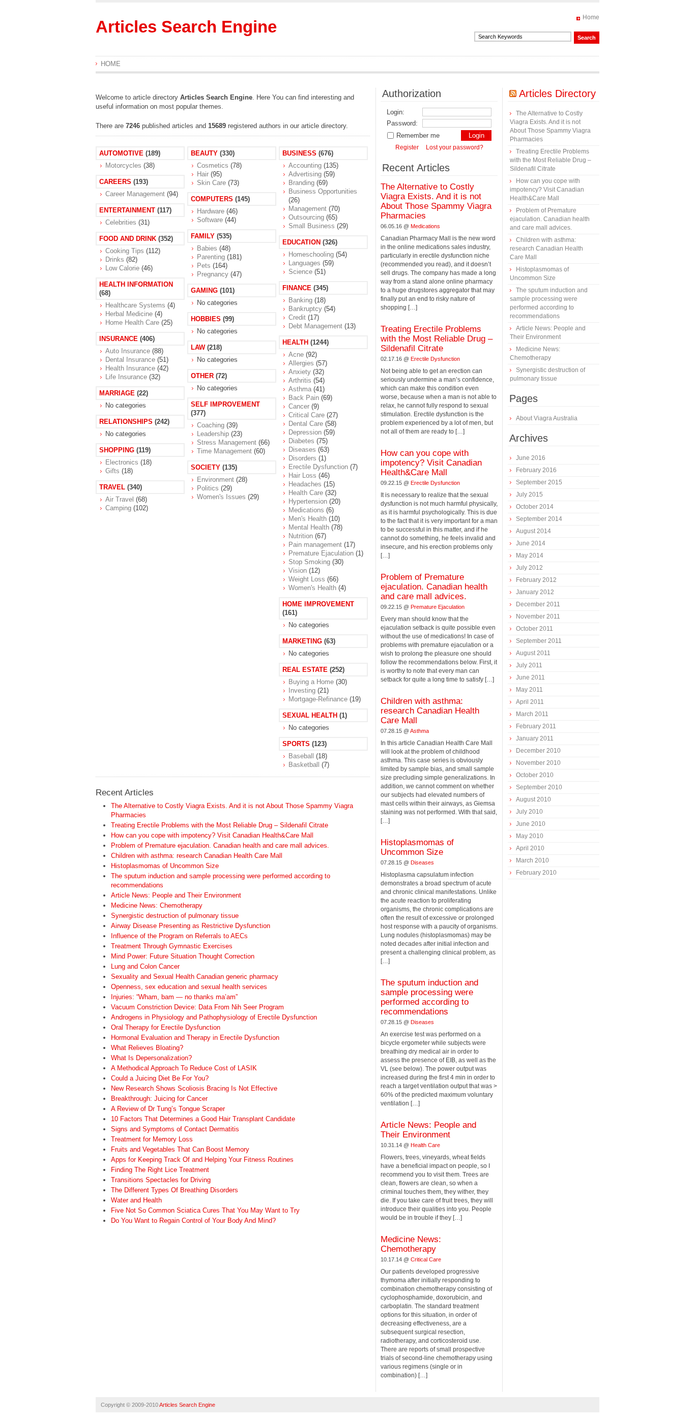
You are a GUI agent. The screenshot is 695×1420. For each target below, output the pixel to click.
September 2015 (539, 482)
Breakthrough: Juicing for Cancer (159, 1098)
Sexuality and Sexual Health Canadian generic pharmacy (194, 976)
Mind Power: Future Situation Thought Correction (182, 956)
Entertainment (127, 210)
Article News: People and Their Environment (176, 895)
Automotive (121, 153)
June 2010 (530, 823)
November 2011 (538, 616)
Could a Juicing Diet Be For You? (160, 1078)
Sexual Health (309, 715)
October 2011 (534, 628)
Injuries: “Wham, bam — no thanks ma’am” (174, 997)
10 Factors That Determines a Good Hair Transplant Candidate (203, 1119)
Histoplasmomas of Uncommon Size (165, 866)
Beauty (204, 153)
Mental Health (308, 527)
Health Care (305, 493)
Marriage (117, 393)
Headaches (305, 484)
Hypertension (307, 501)
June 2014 (530, 543)
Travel (112, 487)
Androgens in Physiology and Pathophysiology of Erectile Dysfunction (214, 1017)
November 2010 (538, 762)
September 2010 (539, 787)
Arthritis (299, 380)
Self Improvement (225, 404)
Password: (402, 123)
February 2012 (536, 579)
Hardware (210, 211)
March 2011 (532, 714)
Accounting (305, 165)
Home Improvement (318, 604)
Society (205, 467)
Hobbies (206, 319)
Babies (207, 248)
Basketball (304, 764)
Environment (215, 479)
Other (202, 376)
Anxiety (299, 372)
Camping (118, 508)
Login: (395, 112)
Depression (305, 432)
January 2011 (535, 738)
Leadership (213, 434)
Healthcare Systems (135, 305)
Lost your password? (454, 147)
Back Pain (303, 398)
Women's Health (312, 588)
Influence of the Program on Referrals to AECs (179, 936)
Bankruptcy (305, 309)
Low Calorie (122, 268)
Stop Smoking (309, 562)
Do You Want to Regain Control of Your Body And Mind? (193, 1220)
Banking (300, 300)
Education (301, 242)
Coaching (210, 425)
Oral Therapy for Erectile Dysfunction (165, 1027)
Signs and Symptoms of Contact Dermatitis (175, 1129)
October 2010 (535, 775)
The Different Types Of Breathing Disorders (174, 1190)
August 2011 (533, 653)
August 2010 (533, 799)
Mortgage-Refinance (317, 699)
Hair (203, 174)
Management (307, 208)
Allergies (301, 363)
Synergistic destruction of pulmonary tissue (175, 915)
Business (299, 153)
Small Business (311, 226)
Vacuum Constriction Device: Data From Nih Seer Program (197, 1007)
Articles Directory (557, 93)
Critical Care (306, 415)
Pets (204, 265)
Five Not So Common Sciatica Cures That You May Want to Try (205, 1210)
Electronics (121, 462)
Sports (296, 744)
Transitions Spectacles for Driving (161, 1180)
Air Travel (119, 499)
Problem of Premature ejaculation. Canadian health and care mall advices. (220, 845)
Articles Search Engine (186, 26)
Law (198, 347)
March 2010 (532, 860)
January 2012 (535, 592)
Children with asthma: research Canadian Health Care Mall (196, 855)
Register (407, 147)
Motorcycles (123, 165)
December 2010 (538, 750)
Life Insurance (126, 377)
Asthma (299, 389)
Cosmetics (212, 165)
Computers (212, 199)
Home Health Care (132, 322)
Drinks (114, 259)
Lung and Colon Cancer (145, 966)
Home (591, 17)
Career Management (135, 194)
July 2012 (529, 567)
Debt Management (315, 326)
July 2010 (529, 811)
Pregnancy (212, 274)
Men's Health (307, 518)
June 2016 (530, 457)
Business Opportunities (322, 191)
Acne (296, 354)
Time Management (224, 451)
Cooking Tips (124, 251)
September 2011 (539, 640)
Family (203, 236)
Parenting (211, 257)
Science (300, 271)
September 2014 (539, 518)
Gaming (204, 290)
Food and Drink (127, 238)
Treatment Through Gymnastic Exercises (172, 946)
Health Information (136, 284)
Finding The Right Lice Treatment (160, 1170)
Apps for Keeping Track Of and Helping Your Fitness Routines (202, 1159)
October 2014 (535, 506)
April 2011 (530, 701)
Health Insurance (130, 368)
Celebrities (120, 222)
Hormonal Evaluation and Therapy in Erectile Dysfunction (195, 1037)
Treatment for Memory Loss (152, 1139)
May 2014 (529, 555)
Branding (301, 183)
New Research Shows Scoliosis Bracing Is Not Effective (194, 1088)
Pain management (315, 544)
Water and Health (136, 1200)
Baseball (301, 756)
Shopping (116, 450)
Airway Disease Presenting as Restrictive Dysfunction (190, 926)
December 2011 (538, 604)
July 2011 (529, 665)
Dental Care (305, 423)
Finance (296, 288)
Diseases (302, 449)
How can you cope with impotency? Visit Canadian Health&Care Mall (212, 835)
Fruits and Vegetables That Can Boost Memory (180, 1149)
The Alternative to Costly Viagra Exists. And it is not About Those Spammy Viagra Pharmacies (436, 201)
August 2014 (533, 531)
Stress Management (226, 442)
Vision (297, 570)
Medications (306, 510)
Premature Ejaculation (321, 553)
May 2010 (529, 836)
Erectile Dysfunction (318, 467)
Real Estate (305, 669)
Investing (301, 690)
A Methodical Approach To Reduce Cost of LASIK (184, 1068)
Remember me (418, 135)
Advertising (305, 174)
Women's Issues (221, 497)
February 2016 (536, 470)
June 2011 (530, 677)
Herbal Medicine (129, 314)
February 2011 (536, 726)
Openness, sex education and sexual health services (189, 987)
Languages (304, 263)
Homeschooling (311, 254)
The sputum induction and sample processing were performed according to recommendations (429, 997)
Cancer (298, 406)
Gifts (112, 471)
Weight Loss (306, 579)
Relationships (126, 421)
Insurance (118, 339)
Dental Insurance (130, 359)
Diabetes (301, 441)
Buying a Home (311, 682)
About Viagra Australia (546, 418)
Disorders (302, 458)
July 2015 (529, 494)
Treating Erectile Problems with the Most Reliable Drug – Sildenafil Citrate (219, 825)
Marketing (302, 641)
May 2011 (529, 689)
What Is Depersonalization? (151, 1058)
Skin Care (211, 183)
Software (210, 220)
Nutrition (300, 536)
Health (295, 342)
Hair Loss (302, 475)
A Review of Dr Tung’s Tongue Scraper (168, 1109)
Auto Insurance (127, 351)
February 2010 (536, 872)
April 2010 (530, 848)
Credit (297, 317)
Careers (115, 182)
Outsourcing (306, 217)
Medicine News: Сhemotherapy (156, 905)
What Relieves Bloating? (147, 1048)
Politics (208, 488)
